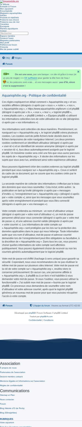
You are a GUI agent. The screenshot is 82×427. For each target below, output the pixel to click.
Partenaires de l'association (12, 372)
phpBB (32, 313)
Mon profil (4, 42)
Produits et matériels (9, 17)
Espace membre (7, 36)
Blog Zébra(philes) (8, 413)
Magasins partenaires (10, 40)
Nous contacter (7, 399)
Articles (3, 15)
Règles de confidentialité (11, 385)
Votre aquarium (7, 422)
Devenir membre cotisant (11, 377)
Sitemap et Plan (7, 395)
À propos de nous (8, 368)
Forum (3, 404)
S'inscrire (4, 47)
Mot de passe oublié (9, 49)
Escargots (4, 26)
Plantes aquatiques (9, 28)
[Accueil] (9, 1)
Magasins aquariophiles (11, 13)
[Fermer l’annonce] (78, 71)
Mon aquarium (6, 9)
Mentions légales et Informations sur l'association (22, 381)
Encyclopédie (6, 11)
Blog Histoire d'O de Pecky (12, 408)
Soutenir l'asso (7, 38)
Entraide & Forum (8, 6)
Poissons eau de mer (10, 22)
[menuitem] (6, 58)
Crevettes (4, 24)
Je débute (4, 4)
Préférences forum (8, 45)
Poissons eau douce (9, 20)
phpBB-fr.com (46, 316)
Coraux (3, 31)
